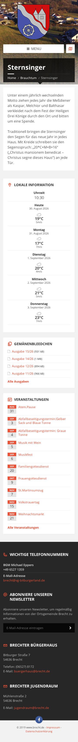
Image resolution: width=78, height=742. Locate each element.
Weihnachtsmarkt (31, 514)
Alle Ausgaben (18, 381)
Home (12, 78)
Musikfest (25, 454)
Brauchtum (28, 78)
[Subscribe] (70, 628)
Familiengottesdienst (33, 466)
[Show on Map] (70, 48)
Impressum (53, 727)
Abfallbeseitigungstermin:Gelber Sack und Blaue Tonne (42, 421)
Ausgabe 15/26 (22, 351)
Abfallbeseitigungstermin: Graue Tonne (42, 433)
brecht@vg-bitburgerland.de (24, 580)
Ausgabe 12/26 (22, 366)
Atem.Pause (27, 407)
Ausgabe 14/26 (22, 359)
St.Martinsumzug (30, 490)
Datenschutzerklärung (39, 731)
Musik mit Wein (29, 443)
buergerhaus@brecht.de (32, 671)
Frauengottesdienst (32, 478)
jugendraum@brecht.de (31, 708)
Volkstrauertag (28, 502)
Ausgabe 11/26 (22, 373)
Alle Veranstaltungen (23, 527)
